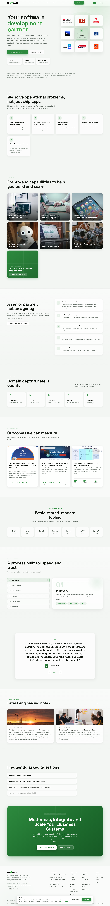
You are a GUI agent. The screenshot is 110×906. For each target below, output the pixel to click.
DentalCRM (85, 879)
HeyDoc (84, 882)
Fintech (72, 877)
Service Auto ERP (86, 884)
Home (28, 3)
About (62, 3)
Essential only (75, 899)
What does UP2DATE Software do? (20, 775)
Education (72, 889)
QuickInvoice (85, 889)
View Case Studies (36, 52)
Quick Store (85, 887)
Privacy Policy (64, 901)
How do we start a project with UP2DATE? (22, 793)
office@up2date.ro (65, 848)
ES (101, 3)
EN (94, 3)
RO (97, 3)
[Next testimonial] (60, 672)
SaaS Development (54, 884)
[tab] (28, 580)
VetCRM (84, 877)
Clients (97, 879)
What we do (36, 3)
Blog (97, 882)
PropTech (72, 884)
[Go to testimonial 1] (54, 672)
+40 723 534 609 (12, 889)
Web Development (54, 882)
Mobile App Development (56, 877)
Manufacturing (74, 891)
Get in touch (79, 3)
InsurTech (72, 882)
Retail (71, 887)
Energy (72, 894)
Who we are (99, 875)
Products (55, 3)
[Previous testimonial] (49, 672)
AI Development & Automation (57, 879)
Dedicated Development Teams (58, 887)
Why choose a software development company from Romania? (30, 787)
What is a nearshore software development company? (27, 781)
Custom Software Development (58, 875)
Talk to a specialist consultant (18, 323)
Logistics (72, 879)
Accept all (86, 899)
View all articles (96, 704)
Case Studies (99, 877)
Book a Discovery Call (16, 52)
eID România (85, 875)
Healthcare (73, 875)
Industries (46, 3)
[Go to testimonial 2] (55, 672)
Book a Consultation (45, 848)
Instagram (100, 903)
